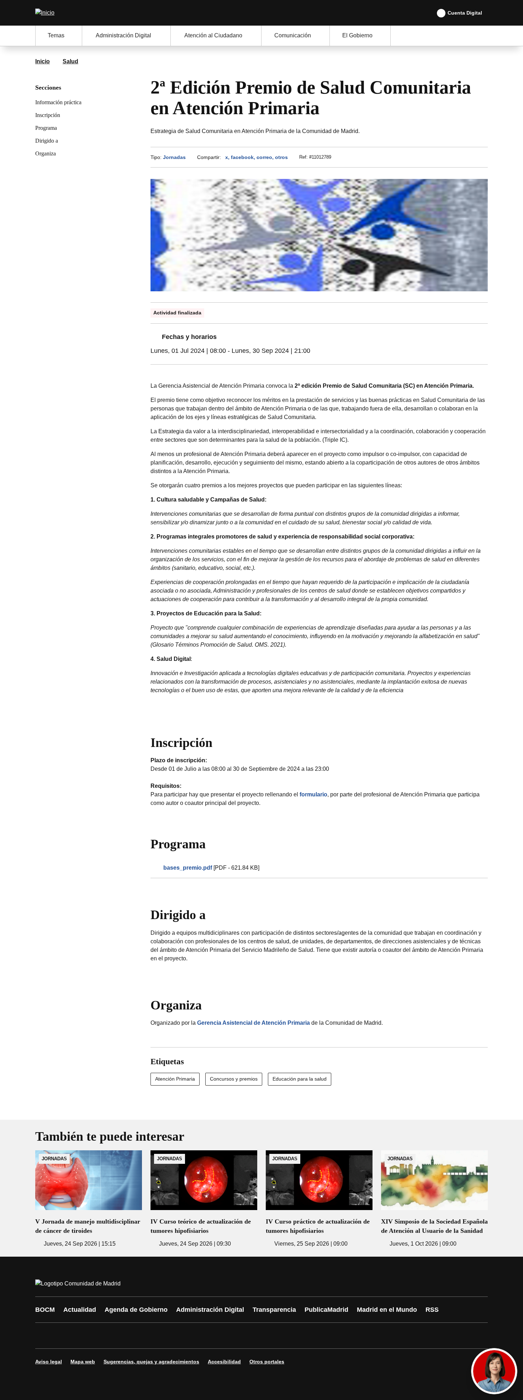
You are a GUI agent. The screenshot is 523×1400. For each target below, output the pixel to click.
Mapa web (82, 1361)
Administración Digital (210, 1309)
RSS (432, 1309)
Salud (70, 61)
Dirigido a (46, 141)
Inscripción (47, 115)
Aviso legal (48, 1361)
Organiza (45, 153)
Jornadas (174, 157)
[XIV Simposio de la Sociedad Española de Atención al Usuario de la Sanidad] (434, 1199)
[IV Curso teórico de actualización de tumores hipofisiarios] (203, 1199)
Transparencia (274, 1309)
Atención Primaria (175, 1079)
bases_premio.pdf (187, 868)
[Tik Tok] (173, 1336)
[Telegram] (216, 1336)
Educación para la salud (300, 1079)
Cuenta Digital (465, 13)
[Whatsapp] (152, 1336)
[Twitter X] (88, 1336)
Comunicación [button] (292, 35)
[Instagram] (66, 1336)
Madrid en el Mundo (387, 1309)
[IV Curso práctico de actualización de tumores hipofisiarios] (319, 1199)
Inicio (42, 61)
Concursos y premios (234, 1079)
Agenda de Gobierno (136, 1309)
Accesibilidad (224, 1361)
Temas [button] (56, 35)
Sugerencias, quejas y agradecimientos (151, 1361)
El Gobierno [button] (357, 35)
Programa (46, 128)
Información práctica (58, 102)
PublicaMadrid (326, 1309)
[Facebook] (45, 1336)
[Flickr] (195, 1336)
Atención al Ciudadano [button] (213, 35)
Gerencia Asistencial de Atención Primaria (253, 1023)
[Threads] (237, 1336)
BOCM (45, 1309)
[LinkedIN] (131, 1336)
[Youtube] (109, 1336)
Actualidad (79, 1309)
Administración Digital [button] (123, 35)
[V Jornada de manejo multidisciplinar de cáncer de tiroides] (88, 1199)
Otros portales (266, 1361)
